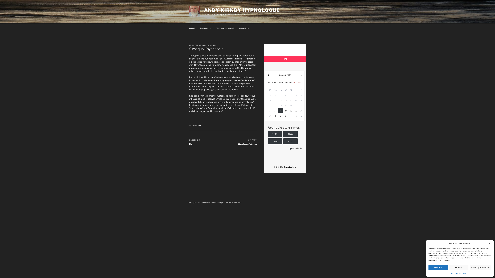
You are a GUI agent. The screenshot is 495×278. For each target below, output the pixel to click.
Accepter (438, 267)
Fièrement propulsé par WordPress (226, 202)
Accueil (192, 28)
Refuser (458, 267)
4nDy (213, 45)
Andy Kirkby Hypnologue (242, 10)
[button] (490, 243)
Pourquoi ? (204, 28)
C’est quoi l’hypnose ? (225, 28)
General (197, 125)
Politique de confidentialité (199, 202)
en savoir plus (244, 28)
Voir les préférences (480, 267)
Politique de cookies (458, 273)
